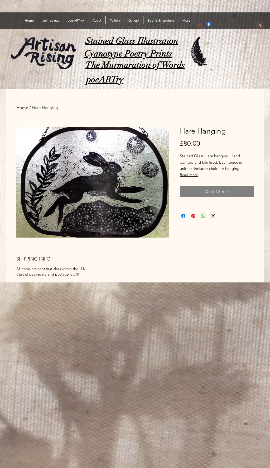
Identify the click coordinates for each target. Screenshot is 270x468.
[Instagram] (200, 24)
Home (22, 107)
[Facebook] (209, 24)
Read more (189, 174)
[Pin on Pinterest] (193, 216)
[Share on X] (213, 216)
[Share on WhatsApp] (203, 216)
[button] (259, 23)
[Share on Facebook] (183, 216)
